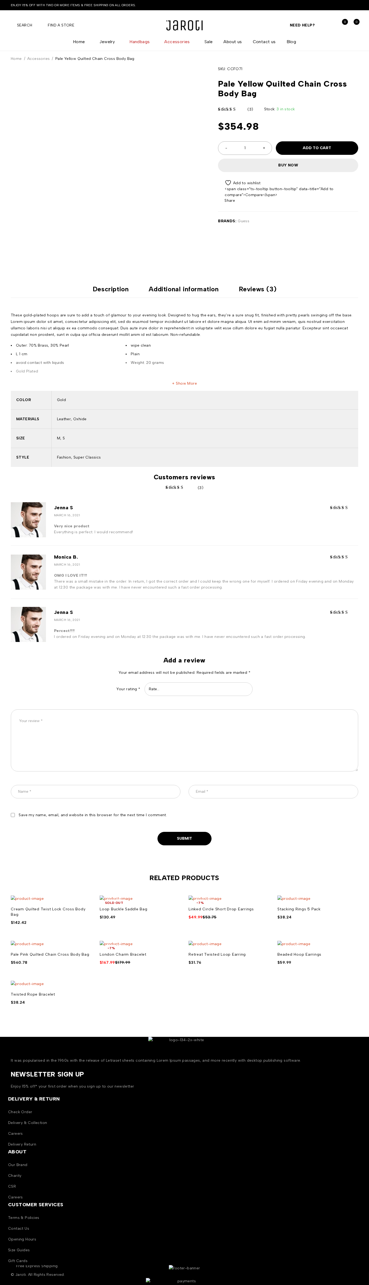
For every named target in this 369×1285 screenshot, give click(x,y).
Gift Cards (18, 1261)
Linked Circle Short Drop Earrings (221, 909)
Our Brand (18, 1165)
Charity (15, 1175)
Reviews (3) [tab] (258, 289)
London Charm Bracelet (123, 954)
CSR (12, 1186)
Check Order (20, 1112)
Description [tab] (111, 289)
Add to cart (317, 148)
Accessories (38, 58)
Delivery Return (22, 1144)
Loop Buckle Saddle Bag (123, 909)
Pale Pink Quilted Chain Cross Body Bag (50, 954)
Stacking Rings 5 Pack (299, 909)
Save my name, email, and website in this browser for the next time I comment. (93, 815)
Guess (243, 221)
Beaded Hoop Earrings (299, 954)
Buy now (288, 165)
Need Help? (302, 25)
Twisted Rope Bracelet (33, 994)
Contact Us (18, 1228)
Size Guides (19, 1250)
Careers (15, 1133)
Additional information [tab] (184, 289)
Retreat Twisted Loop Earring (217, 954)
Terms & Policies (23, 1217)
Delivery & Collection (27, 1122)
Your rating (128, 689)
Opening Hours (22, 1239)
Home (16, 58)
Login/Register (330, 25)
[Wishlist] (239, 182)
